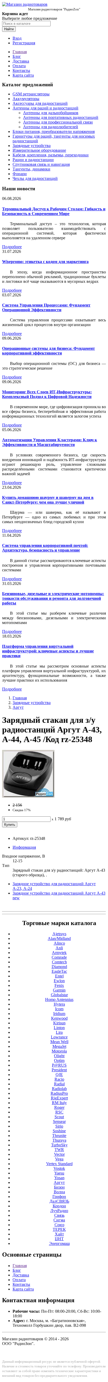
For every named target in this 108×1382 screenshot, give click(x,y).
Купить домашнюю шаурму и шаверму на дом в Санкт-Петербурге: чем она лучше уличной (48, 499)
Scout (59, 1117)
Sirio (59, 1126)
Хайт (59, 1234)
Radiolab (59, 1088)
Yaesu (59, 1173)
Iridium (59, 1013)
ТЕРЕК (59, 1229)
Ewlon (59, 981)
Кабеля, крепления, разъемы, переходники (51, 155)
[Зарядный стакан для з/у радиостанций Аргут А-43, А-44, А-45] (28, 796)
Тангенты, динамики (31, 169)
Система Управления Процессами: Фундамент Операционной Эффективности (46, 307)
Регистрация (24, 43)
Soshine (59, 1131)
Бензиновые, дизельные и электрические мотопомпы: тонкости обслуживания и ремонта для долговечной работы (53, 598)
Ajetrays (59, 934)
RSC (59, 1112)
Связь (59, 1215)
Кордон (59, 1206)
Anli (59, 948)
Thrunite (59, 1135)
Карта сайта (23, 75)
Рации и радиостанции (33, 159)
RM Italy (59, 1102)
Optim (59, 1060)
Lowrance (59, 1037)
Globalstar (59, 995)
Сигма (59, 1220)
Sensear (59, 1121)
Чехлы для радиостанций (35, 178)
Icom (59, 1009)
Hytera (59, 1004)
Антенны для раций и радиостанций (45, 108)
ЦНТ (59, 1239)
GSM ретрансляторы (31, 94)
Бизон (59, 1187)
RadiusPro (59, 1093)
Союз (59, 1224)
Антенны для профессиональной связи (58, 122)
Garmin (59, 990)
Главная (20, 52)
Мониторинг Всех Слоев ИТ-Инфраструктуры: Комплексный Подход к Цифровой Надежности (47, 394)
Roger (59, 1107)
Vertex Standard (59, 1163)
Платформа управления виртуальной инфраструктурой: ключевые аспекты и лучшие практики (48, 651)
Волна (59, 1192)
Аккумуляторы (26, 98)
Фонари (20, 174)
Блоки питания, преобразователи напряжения (54, 131)
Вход (17, 38)
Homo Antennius (59, 999)
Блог (17, 56)
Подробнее (12, 246)
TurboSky (59, 1145)
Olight (59, 1056)
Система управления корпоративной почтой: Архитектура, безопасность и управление (45, 547)
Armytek (59, 952)
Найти (9, 29)
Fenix (59, 985)
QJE (59, 1074)
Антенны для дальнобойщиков (50, 113)
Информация (24, 847)
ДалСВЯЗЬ (59, 1201)
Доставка (21, 61)
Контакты (21, 70)
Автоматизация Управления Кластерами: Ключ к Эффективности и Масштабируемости (49, 442)
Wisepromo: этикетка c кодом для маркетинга (45, 261)
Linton (59, 1027)
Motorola (59, 1051)
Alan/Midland (59, 938)
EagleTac (59, 971)
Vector (59, 1154)
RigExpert (59, 1098)
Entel (59, 976)
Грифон (59, 1196)
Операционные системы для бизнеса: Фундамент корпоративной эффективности (48, 350)
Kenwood (59, 1018)
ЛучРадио (59, 1210)
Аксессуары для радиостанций (40, 103)
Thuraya (59, 1140)
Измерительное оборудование (39, 150)
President (59, 1070)
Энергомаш (59, 1243)
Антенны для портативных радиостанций (60, 117)
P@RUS (59, 1065)
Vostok (59, 1168)
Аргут (18, 707)
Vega (59, 1159)
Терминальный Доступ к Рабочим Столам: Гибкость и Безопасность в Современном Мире (53, 211)
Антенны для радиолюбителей (50, 127)
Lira (59, 1032)
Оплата (19, 66)
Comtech (59, 962)
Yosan (59, 1178)
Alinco (59, 943)
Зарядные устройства (32, 145)
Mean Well (59, 1041)
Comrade (59, 957)
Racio (59, 1079)
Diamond (59, 966)
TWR (59, 1149)
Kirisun (59, 1023)
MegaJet (59, 1046)
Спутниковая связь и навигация (41, 164)
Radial (59, 1084)
